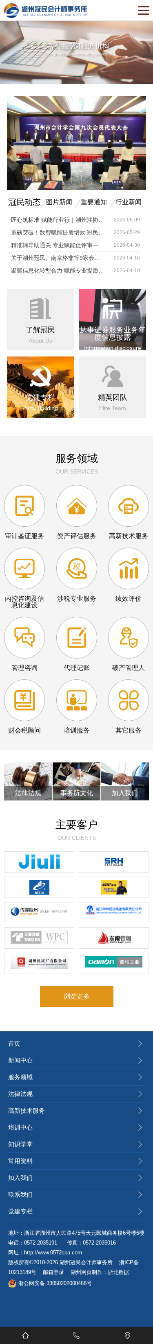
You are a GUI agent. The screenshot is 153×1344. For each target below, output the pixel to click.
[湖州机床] (39, 963)
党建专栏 (20, 1211)
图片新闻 (59, 201)
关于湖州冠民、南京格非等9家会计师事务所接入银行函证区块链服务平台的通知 (58, 258)
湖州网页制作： (89, 1272)
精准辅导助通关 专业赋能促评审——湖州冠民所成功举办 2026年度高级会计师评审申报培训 (58, 245)
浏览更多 (77, 996)
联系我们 (20, 1194)
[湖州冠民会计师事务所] (45, 10)
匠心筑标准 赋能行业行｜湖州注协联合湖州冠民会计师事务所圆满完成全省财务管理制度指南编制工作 (58, 219)
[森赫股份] (114, 862)
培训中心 (20, 1127)
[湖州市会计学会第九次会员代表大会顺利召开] (76, 188)
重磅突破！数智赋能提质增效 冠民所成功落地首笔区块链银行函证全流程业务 (58, 232)
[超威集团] (114, 887)
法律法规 (20, 1093)
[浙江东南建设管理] (114, 938)
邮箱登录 (53, 1272)
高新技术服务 (26, 1110)
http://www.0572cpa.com (53, 1252)
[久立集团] (39, 862)
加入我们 (20, 1177)
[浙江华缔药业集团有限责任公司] (114, 912)
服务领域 (20, 1076)
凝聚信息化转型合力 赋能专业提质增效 (58, 270)
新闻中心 (20, 1060)
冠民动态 (24, 202)
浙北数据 (118, 1272)
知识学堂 (20, 1144)
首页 (14, 1043)
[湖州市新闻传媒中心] (39, 912)
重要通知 (94, 201)
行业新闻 (128, 201)
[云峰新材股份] (39, 887)
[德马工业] (114, 963)
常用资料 (20, 1160)
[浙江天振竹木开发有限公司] (39, 938)
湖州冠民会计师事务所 (86, 1262)
